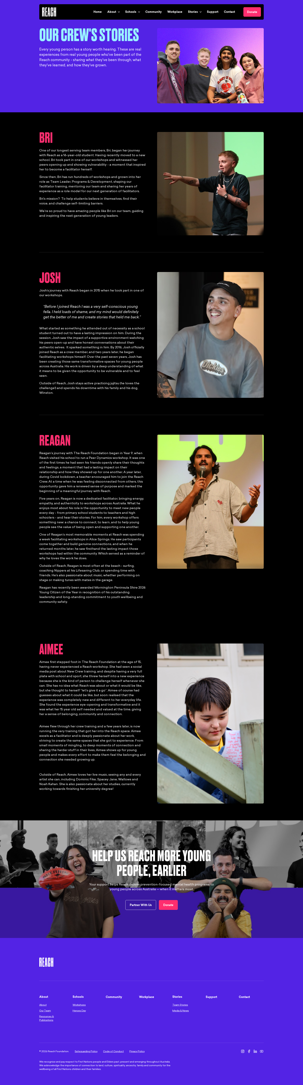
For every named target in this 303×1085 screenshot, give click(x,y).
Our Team (45, 1010)
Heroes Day (79, 1010)
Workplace (174, 12)
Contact (229, 12)
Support (212, 12)
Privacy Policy (137, 1051)
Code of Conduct (113, 1051)
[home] (49, 11)
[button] (113, 12)
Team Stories (180, 1004)
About (43, 1004)
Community (153, 12)
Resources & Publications (46, 1018)
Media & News (180, 1010)
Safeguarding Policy (86, 1051)
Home (97, 12)
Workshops (79, 1004)
